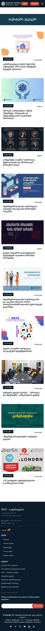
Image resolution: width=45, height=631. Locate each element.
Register (34, 4)
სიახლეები (38, 60)
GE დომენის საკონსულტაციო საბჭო (13, 569)
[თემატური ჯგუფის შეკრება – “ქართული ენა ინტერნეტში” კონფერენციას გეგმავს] (22, 372)
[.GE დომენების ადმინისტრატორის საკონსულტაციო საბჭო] (22, 460)
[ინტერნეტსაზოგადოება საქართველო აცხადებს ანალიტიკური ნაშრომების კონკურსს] (22, 185)
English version (8, 555)
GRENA (22, 620)
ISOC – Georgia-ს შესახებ (9, 572)
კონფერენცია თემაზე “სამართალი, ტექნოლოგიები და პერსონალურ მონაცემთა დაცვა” (19, 162)
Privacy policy (7, 551)
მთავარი (6, 539)
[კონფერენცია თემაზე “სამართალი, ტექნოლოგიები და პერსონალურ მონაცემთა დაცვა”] (22, 139)
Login (24, 4)
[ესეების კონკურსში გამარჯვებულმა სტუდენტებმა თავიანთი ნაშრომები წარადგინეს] (22, 232)
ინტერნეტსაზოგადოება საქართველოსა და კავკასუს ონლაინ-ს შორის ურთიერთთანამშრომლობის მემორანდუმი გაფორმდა (22, 303)
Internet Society (8, 543)
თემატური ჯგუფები (7, 576)
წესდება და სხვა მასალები (10, 587)
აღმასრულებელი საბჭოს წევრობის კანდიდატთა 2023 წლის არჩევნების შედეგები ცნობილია (19, 66)
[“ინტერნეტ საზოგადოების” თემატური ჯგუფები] (22, 416)
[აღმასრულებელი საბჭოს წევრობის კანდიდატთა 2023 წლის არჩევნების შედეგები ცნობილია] (22, 43)
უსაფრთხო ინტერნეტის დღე (11, 579)
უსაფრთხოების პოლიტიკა (10, 583)
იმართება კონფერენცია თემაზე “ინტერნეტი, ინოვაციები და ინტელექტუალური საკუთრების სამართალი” (17, 114)
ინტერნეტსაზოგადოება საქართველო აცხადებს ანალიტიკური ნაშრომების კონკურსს (20, 209)
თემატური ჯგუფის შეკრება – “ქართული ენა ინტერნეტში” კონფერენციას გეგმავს (21, 393)
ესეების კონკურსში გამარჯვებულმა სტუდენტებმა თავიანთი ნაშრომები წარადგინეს (19, 255)
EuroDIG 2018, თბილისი (9, 565)
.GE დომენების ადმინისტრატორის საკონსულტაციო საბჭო (19, 481)
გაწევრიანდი (7, 547)
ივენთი (39, 106)
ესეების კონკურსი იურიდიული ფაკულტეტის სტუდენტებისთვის (17, 349)
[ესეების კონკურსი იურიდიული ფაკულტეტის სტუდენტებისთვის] (22, 328)
